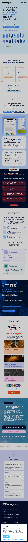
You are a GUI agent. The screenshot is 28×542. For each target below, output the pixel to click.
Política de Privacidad (8, 539)
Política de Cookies (19, 539)
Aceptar (6, 536)
